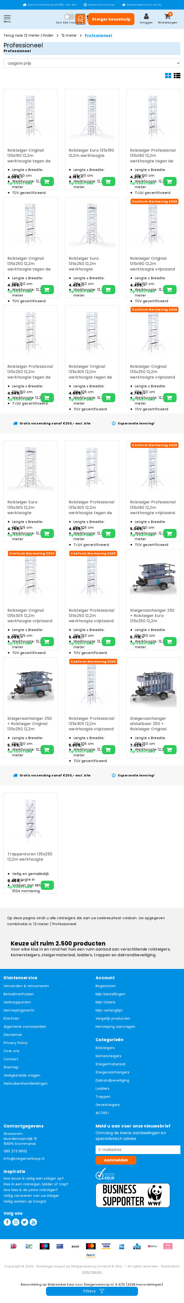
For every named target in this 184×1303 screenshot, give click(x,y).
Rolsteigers (105, 1047)
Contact (11, 1059)
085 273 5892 (15, 1151)
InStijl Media (92, 1272)
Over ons (12, 1051)
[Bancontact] (30, 1248)
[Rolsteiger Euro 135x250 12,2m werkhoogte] (92, 224)
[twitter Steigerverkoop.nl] (24, 1222)
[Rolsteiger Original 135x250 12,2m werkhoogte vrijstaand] (153, 332)
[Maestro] (46, 1248)
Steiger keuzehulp (111, 19)
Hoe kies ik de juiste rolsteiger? (31, 1190)
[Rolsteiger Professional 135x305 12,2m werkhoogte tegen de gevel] (92, 468)
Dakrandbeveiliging (112, 1080)
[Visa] (107, 1248)
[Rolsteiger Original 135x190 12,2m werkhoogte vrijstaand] (153, 224)
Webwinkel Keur (61, 1284)
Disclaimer (13, 1034)
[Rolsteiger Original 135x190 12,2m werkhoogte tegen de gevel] (30, 116)
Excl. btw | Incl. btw (69, 22)
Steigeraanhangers (112, 1072)
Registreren (106, 986)
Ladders (102, 1088)
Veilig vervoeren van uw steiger (31, 1195)
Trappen (103, 1096)
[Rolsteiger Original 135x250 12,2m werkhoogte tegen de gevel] (30, 224)
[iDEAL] (15, 1248)
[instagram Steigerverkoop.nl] (15, 1222)
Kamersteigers (108, 1056)
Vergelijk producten (113, 1018)
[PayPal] (92, 1257)
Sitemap (11, 1067)
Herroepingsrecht (19, 1010)
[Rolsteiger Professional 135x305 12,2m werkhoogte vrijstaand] (92, 684)
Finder (48, 35)
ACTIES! (102, 1113)
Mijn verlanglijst (109, 1010)
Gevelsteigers (108, 1104)
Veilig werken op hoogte (25, 1201)
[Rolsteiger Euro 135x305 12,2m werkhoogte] (30, 468)
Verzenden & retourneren (26, 986)
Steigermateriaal (111, 1064)
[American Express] (123, 1248)
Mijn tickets (106, 1002)
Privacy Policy (16, 1042)
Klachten (11, 1018)
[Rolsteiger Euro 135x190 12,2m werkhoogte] (92, 116)
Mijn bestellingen (110, 994)
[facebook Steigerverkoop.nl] (7, 1222)
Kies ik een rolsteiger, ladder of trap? (36, 1184)
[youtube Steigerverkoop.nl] (33, 1222)
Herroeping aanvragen (115, 1026)
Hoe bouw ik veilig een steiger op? (34, 1178)
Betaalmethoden (19, 994)
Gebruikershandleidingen (26, 1083)
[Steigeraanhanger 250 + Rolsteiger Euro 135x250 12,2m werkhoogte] (153, 576)
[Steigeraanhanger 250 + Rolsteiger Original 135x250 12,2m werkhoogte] (30, 684)
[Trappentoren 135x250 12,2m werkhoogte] (30, 820)
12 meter (69, 35)
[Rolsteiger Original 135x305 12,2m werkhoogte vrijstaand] (30, 576)
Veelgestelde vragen (22, 1075)
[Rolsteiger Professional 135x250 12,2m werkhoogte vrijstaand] (92, 576)
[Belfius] (154, 1248)
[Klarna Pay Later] (169, 1248)
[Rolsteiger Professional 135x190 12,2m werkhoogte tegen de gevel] (153, 116)
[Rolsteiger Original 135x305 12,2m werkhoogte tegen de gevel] (92, 332)
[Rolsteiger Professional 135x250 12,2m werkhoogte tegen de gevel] (30, 332)
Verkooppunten (17, 1002)
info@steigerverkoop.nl (24, 1158)
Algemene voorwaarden (25, 1026)
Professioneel (98, 35)
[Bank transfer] (77, 1248)
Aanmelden (116, 1160)
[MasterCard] (92, 1248)
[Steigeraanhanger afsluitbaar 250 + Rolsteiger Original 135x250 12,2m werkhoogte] (153, 684)
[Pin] (61, 1248)
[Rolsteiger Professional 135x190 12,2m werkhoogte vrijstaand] (153, 468)
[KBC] (138, 1248)
